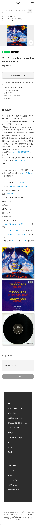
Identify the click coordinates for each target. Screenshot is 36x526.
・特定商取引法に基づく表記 (11, 95)
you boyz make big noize (18, 186)
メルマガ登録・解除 (15, 438)
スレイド (16, 183)
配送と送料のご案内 (15, 408)
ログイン (11, 475)
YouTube (24, 241)
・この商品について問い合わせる (12, 87)
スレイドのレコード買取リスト (16, 234)
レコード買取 (12, 16)
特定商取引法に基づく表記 (17, 423)
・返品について (7, 93)
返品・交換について (15, 413)
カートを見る (12, 480)
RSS (9, 442)
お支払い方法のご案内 (16, 418)
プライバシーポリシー (16, 428)
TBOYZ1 (10, 194)
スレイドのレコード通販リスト (16, 224)
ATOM (10, 447)
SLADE (23, 183)
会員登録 (11, 470)
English (10, 452)
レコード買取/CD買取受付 (20, 152)
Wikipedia (15, 241)
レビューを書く (18, 376)
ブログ (10, 433)
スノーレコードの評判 (20, 160)
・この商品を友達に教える (10, 90)
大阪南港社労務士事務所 (16, 490)
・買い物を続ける (7, 98)
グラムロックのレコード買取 (13, 19)
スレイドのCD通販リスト (14, 230)
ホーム (10, 403)
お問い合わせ (12, 485)
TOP (3, 16)
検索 (30, 10)
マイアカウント (13, 466)
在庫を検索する (18, 75)
